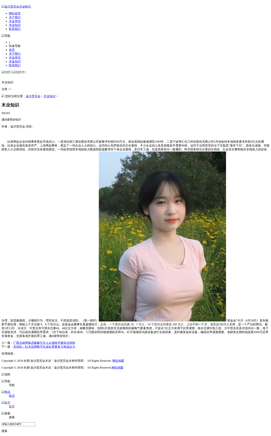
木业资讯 (15, 57)
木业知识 (15, 61)
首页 (12, 49)
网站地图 (118, 360)
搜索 (4, 430)
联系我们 (15, 65)
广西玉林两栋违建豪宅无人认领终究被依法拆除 (44, 342)
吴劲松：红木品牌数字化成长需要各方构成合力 (44, 346)
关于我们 (15, 53)
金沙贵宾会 (33, 96)
